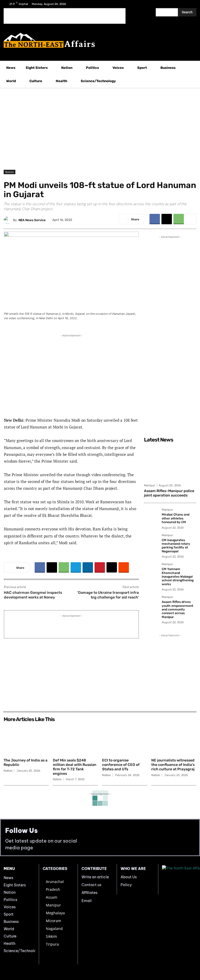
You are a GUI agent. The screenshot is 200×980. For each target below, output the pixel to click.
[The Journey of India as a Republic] (26, 740)
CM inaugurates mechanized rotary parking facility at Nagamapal (176, 545)
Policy (126, 884)
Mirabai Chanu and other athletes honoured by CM (175, 518)
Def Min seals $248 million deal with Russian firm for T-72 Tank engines (74, 767)
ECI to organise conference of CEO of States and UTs (121, 764)
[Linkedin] (88, 567)
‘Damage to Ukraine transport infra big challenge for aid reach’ (108, 595)
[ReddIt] (123, 567)
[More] (190, 219)
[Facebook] (174, 4)
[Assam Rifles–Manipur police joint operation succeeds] (170, 463)
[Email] (112, 567)
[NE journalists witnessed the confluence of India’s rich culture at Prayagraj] (173, 740)
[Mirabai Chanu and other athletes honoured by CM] (151, 515)
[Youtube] (191, 4)
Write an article (95, 877)
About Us (129, 877)
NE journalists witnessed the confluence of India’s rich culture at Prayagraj (173, 764)
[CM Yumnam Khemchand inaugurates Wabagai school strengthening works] (151, 570)
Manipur (149, 485)
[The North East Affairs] (100, 40)
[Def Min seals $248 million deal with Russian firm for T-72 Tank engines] (75, 740)
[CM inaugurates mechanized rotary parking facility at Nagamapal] (151, 541)
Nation (9, 172)
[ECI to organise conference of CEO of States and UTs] (124, 740)
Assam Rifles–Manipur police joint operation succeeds (169, 493)
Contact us (91, 884)
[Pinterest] (100, 567)
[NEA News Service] (8, 220)
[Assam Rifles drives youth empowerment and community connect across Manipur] (151, 603)
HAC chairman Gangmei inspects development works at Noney (33, 595)
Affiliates (89, 892)
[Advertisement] (65, 16)
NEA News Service (32, 220)
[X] (183, 4)
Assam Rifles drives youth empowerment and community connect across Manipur (177, 609)
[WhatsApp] (178, 219)
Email (87, 900)
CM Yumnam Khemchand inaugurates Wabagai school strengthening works (177, 576)
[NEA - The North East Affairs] (179, 879)
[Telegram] (76, 567)
